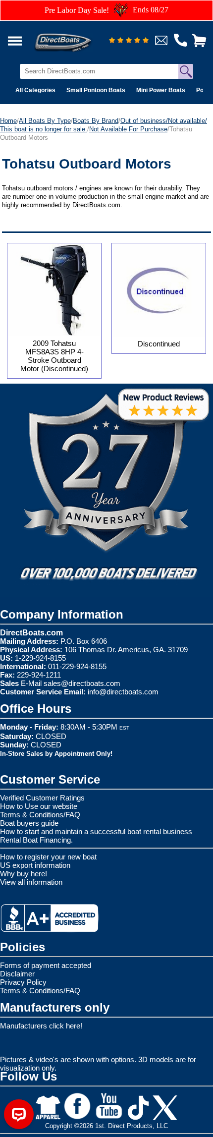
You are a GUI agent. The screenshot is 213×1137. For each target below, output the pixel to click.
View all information (31, 882)
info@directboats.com (123, 691)
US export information (35, 865)
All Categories (35, 90)
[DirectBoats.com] (75, 37)
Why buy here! (23, 873)
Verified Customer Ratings (42, 798)
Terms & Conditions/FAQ (40, 814)
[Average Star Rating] (129, 41)
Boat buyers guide (29, 823)
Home (8, 120)
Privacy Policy (23, 982)
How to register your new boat (48, 857)
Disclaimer (17, 973)
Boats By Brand (95, 120)
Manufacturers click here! (41, 1026)
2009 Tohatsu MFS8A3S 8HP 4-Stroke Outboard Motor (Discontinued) (54, 356)
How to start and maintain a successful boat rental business (96, 831)
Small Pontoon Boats (95, 90)
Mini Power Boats (160, 90)
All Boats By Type (45, 120)
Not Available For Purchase (128, 129)
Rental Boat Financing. (36, 840)
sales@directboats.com (82, 683)
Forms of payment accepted (45, 965)
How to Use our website (38, 806)
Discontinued (159, 344)
